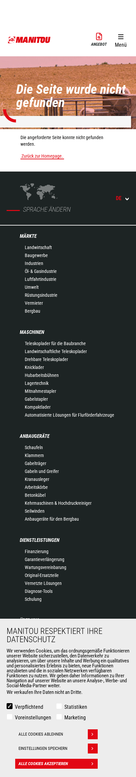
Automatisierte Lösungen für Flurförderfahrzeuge (69, 415)
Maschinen (32, 332)
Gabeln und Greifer (42, 471)
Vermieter (34, 303)
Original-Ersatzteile (42, 575)
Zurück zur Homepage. (42, 156)
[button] (120, 39)
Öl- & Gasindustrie (41, 271)
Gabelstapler (36, 399)
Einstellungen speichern (42, 748)
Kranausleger (37, 479)
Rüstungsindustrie (41, 295)
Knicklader (34, 367)
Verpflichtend (29, 707)
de (118, 198)
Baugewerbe (36, 255)
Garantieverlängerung (44, 559)
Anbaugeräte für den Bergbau (52, 519)
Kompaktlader (38, 407)
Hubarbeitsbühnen (42, 375)
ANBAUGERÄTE (35, 436)
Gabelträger (35, 463)
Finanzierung (37, 551)
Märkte (28, 236)
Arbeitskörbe (36, 487)
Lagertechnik (37, 383)
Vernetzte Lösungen (43, 583)
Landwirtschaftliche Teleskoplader (56, 351)
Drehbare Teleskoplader (46, 359)
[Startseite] (29, 39)
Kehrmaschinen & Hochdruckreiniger (58, 503)
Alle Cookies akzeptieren (43, 763)
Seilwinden (35, 511)
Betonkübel (35, 495)
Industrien (34, 263)
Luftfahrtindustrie (40, 279)
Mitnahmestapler (40, 391)
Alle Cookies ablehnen (40, 734)
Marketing (75, 717)
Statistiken (75, 707)
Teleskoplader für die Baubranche (55, 343)
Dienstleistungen (39, 540)
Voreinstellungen (33, 717)
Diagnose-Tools (38, 591)
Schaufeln (34, 447)
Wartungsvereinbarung (45, 567)
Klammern (34, 455)
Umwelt (32, 287)
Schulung (33, 599)
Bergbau (32, 311)
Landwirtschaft (38, 247)
